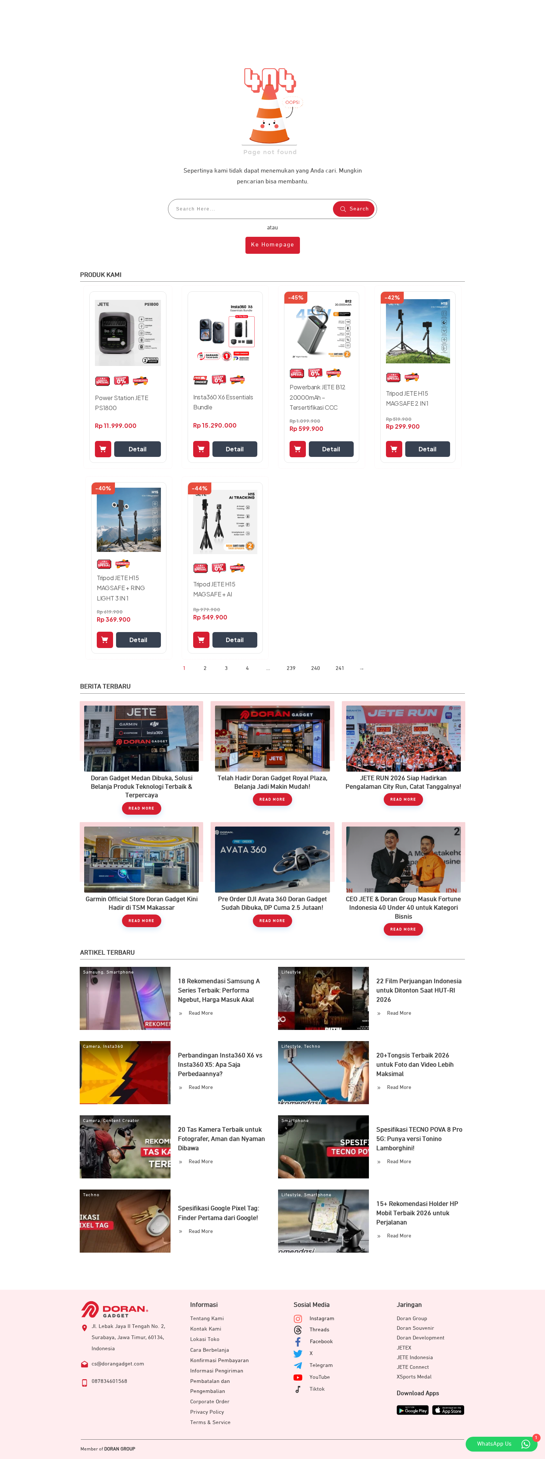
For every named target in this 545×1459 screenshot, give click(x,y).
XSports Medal (414, 1377)
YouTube (320, 1377)
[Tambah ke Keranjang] (103, 449)
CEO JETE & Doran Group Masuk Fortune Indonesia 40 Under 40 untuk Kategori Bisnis (403, 879)
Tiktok (317, 1389)
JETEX (404, 1348)
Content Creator (121, 1121)
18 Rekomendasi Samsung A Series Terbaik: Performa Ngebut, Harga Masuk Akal (219, 990)
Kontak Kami (205, 1329)
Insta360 (113, 1046)
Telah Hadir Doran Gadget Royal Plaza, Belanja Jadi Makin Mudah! (272, 758)
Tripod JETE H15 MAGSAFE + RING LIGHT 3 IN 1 (121, 588)
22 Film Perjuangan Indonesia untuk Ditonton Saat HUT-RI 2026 (419, 990)
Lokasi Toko (204, 1339)
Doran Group (412, 1318)
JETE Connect (413, 1367)
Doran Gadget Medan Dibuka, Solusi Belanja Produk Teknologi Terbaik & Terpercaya (141, 758)
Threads (319, 1329)
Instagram (322, 1318)
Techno (312, 1046)
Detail (137, 449)
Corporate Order (209, 1401)
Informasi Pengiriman (216, 1371)
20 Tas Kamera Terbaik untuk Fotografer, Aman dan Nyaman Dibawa (221, 1139)
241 (340, 668)
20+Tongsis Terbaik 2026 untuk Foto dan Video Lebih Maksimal (415, 1064)
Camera (91, 1046)
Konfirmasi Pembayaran (219, 1360)
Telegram (321, 1365)
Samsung (93, 972)
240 (315, 668)
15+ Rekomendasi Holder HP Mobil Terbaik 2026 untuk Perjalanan (417, 1213)
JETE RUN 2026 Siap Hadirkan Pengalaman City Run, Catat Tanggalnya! (403, 758)
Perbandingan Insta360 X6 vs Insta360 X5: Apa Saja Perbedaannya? (220, 1064)
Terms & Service (210, 1422)
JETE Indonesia (415, 1357)
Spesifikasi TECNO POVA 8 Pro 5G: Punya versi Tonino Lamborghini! (419, 1139)
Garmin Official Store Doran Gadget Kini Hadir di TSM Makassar (141, 879)
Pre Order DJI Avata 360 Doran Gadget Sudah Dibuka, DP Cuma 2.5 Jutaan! (272, 879)
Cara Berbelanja (209, 1350)
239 (291, 668)
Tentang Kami (207, 1318)
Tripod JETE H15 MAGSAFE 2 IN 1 (407, 398)
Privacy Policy (207, 1412)
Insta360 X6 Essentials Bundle (223, 402)
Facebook (321, 1341)
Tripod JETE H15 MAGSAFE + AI (214, 589)
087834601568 (109, 1381)
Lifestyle (291, 972)
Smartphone (120, 972)
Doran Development (421, 1338)
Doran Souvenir (415, 1328)
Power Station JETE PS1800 (121, 403)
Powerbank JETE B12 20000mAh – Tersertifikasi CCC (318, 397)
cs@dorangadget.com (118, 1364)
